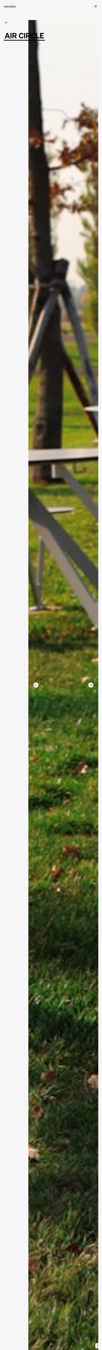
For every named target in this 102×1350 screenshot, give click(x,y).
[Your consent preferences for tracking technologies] (97, 1345)
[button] (35, 685)
